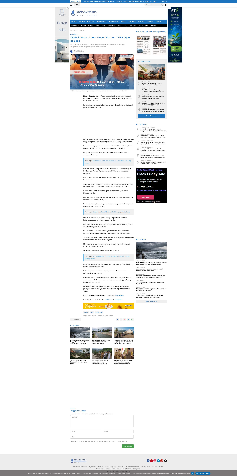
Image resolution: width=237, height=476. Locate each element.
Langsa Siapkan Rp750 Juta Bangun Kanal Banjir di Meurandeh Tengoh (101, 341)
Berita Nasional (113, 21)
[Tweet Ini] (121, 319)
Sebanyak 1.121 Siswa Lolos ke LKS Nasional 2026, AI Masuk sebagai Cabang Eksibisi (153, 149)
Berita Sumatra (101, 21)
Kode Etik (121, 467)
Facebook (108, 300)
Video (119, 25)
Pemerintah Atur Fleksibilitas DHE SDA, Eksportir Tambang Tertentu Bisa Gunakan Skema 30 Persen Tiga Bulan (93, 1)
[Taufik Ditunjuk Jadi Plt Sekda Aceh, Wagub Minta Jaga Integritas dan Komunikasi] (124, 353)
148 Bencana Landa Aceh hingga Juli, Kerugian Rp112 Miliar (78, 362)
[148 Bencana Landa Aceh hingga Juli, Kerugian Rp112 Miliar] (80, 353)
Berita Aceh (90, 21)
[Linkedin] (158, 461)
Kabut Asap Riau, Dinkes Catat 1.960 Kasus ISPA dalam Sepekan (153, 97)
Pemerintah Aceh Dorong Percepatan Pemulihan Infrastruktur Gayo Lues (100, 362)
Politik (123, 21)
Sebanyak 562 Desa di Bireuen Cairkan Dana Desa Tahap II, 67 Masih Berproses (153, 136)
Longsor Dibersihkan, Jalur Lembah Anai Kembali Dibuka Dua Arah (153, 163)
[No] (235, 473)
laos (92, 312)
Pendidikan (112, 25)
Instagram (118, 300)
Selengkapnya (150, 116)
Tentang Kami (142, 25)
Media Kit (154, 25)
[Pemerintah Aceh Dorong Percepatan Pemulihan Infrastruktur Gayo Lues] (102, 353)
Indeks (77, 5)
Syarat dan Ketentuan (96, 467)
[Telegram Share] (128, 319)
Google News (119, 295)
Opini (125, 25)
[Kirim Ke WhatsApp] (132, 319)
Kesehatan (150, 21)
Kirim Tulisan (100, 469)
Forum (108, 469)
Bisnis (97, 25)
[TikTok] (165, 460)
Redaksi (154, 467)
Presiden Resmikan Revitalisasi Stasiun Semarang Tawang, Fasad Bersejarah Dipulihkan (152, 156)
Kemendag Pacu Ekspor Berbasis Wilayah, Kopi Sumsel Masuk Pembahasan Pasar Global (152, 84)
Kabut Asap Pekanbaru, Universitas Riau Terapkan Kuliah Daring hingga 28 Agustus (153, 110)
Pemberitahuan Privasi (80, 467)
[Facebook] (148, 461)
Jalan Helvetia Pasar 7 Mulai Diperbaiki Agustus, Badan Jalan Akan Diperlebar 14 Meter (153, 143)
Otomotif (141, 21)
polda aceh (99, 312)
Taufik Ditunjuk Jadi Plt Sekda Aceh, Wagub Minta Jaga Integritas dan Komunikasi (123, 362)
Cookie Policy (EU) (110, 467)
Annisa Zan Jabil (78, 50)
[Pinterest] (151, 461)
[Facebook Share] (117, 319)
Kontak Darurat (126, 469)
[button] (162, 4)
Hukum (83, 25)
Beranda (74, 21)
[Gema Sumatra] (84, 13)
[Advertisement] (133, 13)
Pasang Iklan (116, 469)
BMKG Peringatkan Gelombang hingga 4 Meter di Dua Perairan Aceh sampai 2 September (80, 341)
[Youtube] (161, 461)
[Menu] (71, 4)
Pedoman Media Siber (132, 467)
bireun (86, 312)
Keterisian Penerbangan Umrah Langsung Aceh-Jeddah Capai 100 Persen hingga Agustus (123, 341)
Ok (192, 473)
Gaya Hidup (132, 21)
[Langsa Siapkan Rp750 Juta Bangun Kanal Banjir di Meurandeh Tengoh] (102, 332)
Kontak (161, 467)
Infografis (133, 25)
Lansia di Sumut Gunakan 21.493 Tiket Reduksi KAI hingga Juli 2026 (153, 104)
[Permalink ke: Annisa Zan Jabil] (71, 51)
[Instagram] (154, 461)
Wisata (104, 25)
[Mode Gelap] (166, 4)
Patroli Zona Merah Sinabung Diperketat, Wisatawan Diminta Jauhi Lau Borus (161, 1)
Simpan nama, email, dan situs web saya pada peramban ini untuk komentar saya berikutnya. (100, 441)
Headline (82, 21)
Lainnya (158, 21)
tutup (67, 8)
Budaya (90, 25)
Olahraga (74, 25)
